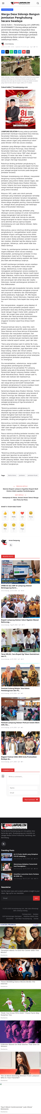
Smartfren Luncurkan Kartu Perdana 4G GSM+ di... (26, 875)
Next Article (19, 495)
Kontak (36, 918)
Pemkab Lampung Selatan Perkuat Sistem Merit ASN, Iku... (20, 724)
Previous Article (21, 486)
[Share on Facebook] (3, 52)
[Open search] (37, 3)
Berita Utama (12, 475)
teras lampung (14, 540)
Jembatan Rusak (32, 475)
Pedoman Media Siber (31, 916)
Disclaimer (9, 918)
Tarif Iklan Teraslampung (23, 918)
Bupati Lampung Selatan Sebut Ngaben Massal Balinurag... (20, 621)
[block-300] (20, 109)
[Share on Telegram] (19, 52)
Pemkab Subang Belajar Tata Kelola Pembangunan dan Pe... (15, 689)
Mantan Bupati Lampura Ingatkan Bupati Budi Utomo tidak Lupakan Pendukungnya (20, 490)
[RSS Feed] (11, 545)
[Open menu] (3, 3)
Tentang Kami (26, 914)
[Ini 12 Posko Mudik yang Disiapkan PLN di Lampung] (6, 857)
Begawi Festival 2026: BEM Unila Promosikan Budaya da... (19, 758)
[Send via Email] (24, 52)
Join (36, 898)
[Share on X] (7, 52)
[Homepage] (20, 3)
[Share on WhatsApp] (11, 52)
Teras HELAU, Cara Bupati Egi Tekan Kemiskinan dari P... (20, 655)
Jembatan (22, 475)
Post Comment (30, 800)
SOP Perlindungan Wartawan (12, 916)
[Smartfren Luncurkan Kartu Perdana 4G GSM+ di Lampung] (6, 877)
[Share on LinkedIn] (15, 52)
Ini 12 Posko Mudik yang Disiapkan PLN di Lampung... (26, 855)
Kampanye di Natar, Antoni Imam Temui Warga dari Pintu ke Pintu (20, 499)
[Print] (28, 52)
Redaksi (35, 914)
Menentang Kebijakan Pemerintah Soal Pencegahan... (25, 865)
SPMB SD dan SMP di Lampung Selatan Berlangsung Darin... (16, 587)
